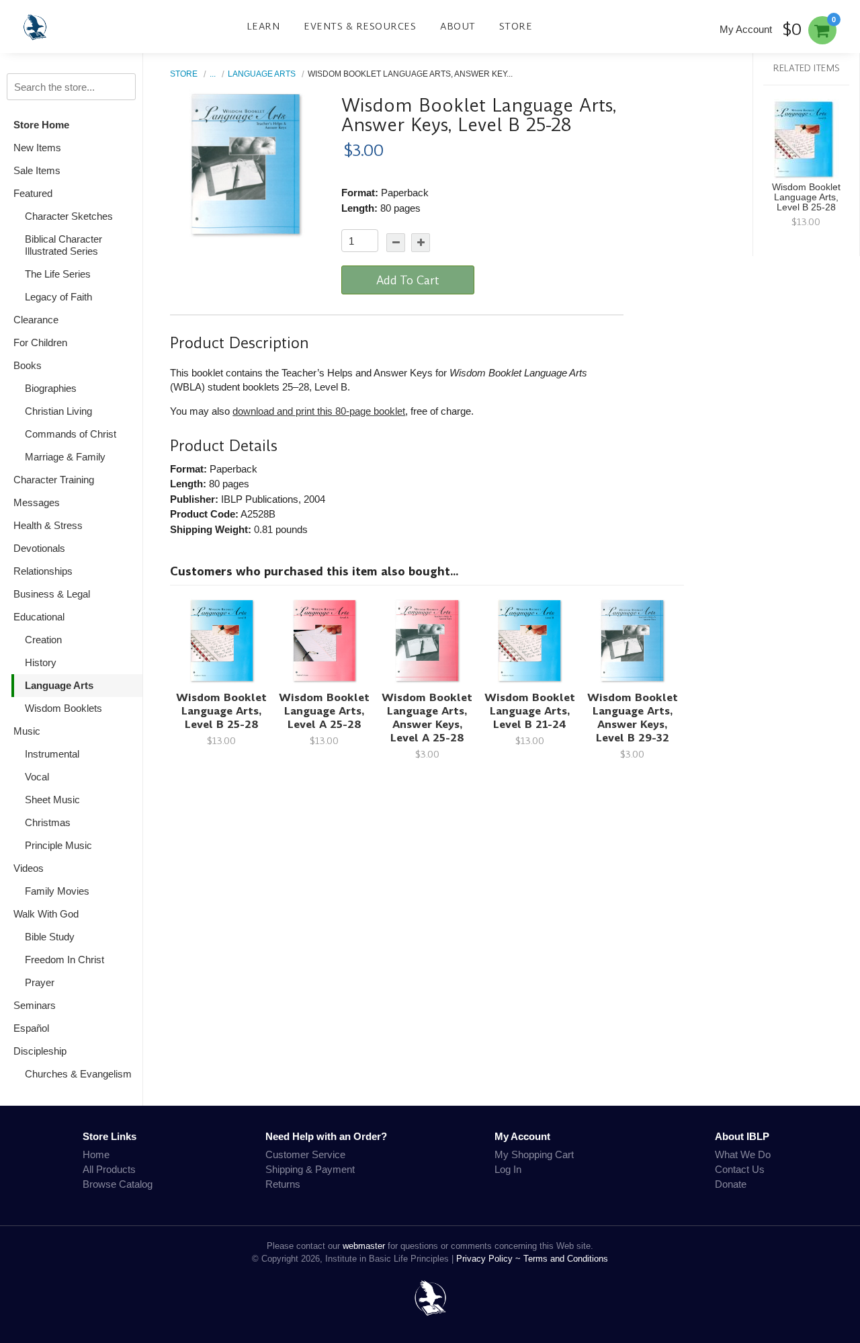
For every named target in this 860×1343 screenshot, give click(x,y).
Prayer (39, 982)
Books (27, 365)
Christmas (48, 822)
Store (516, 26)
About (458, 26)
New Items (37, 147)
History (40, 662)
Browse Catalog (118, 1184)
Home (96, 1154)
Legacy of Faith (58, 296)
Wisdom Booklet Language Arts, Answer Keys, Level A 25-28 (427, 717)
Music (26, 731)
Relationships (43, 571)
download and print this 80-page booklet (318, 411)
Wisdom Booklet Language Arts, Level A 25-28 (324, 711)
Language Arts (59, 685)
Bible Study (50, 936)
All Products (109, 1169)
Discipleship (40, 1051)
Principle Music (58, 845)
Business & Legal (51, 594)
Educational (38, 616)
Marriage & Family (65, 456)
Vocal (37, 776)
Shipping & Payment (310, 1169)
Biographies (51, 388)
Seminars (34, 1005)
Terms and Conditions (565, 1259)
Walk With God (46, 914)
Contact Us (740, 1169)
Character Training (53, 479)
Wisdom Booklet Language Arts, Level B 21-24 (529, 711)
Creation (43, 639)
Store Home (41, 124)
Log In (507, 1169)
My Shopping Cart (534, 1154)
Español (31, 1028)
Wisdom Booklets (63, 708)
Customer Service (305, 1154)
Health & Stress (48, 525)
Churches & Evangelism (78, 1074)
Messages (36, 502)
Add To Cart (407, 280)
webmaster (364, 1246)
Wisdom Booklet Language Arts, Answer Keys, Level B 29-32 (632, 717)
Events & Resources (360, 26)
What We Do (743, 1154)
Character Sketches (69, 216)
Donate (730, 1184)
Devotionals (39, 548)
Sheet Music (52, 799)
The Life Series (58, 274)
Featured (32, 193)
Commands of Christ (70, 434)
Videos (28, 868)
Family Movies (57, 891)
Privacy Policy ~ (489, 1259)
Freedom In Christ (64, 959)
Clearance (35, 319)
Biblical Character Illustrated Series (63, 245)
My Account (746, 29)
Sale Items (36, 170)
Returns (282, 1184)
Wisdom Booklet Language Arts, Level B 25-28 (221, 711)
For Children (40, 342)
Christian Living (58, 411)
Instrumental (52, 754)
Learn (263, 26)
